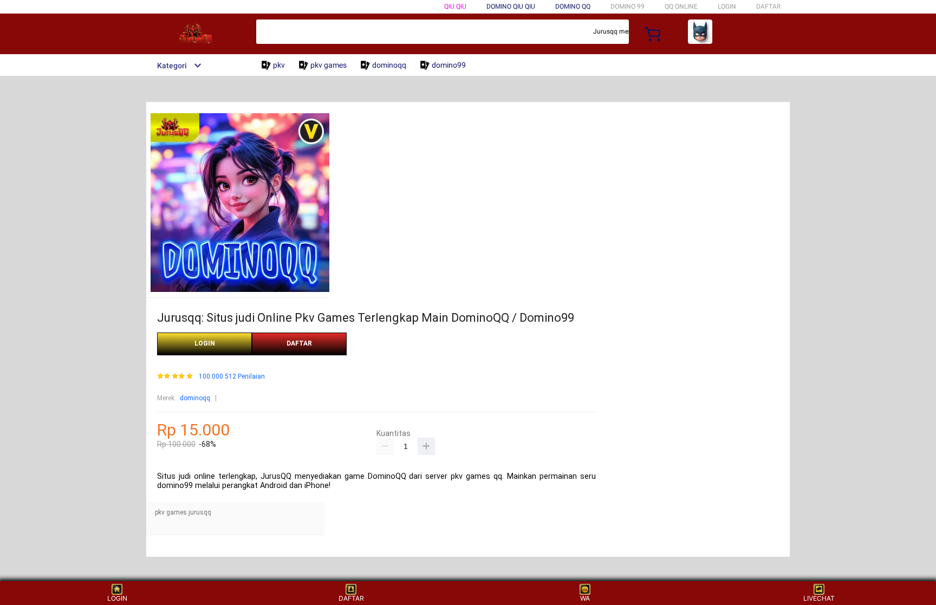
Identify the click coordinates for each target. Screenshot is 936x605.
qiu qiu (455, 6)
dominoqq (195, 398)
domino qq (572, 6)
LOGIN (727, 6)
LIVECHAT (819, 598)
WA (585, 598)
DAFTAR (768, 6)
